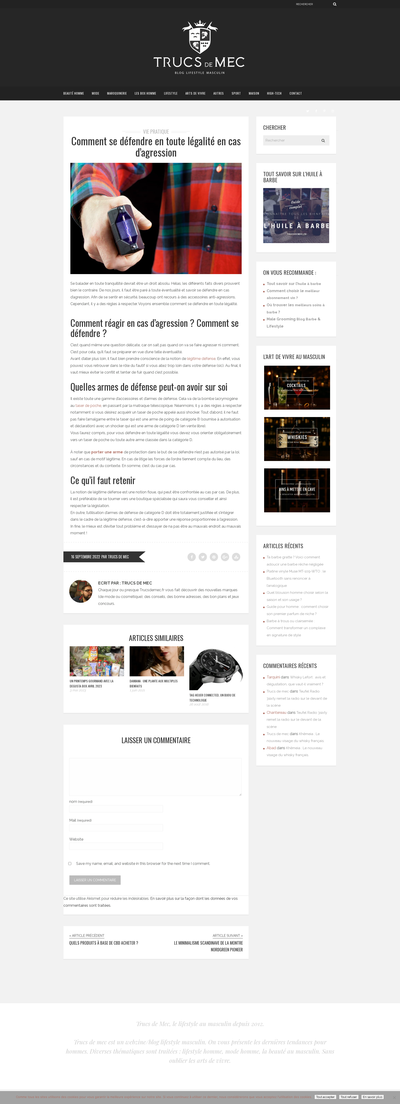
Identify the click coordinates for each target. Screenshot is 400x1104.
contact (296, 93)
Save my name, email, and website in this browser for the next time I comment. (143, 864)
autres (218, 93)
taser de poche (88, 405)
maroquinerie (117, 93)
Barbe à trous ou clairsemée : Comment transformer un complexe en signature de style (296, 628)
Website (76, 839)
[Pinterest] (324, 111)
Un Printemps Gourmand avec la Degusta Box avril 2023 (91, 683)
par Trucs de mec (115, 557)
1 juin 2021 (137, 690)
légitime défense (201, 358)
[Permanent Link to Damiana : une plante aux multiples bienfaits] (157, 675)
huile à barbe (309, 284)
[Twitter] (308, 111)
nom (81, 801)
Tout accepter (325, 1097)
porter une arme (107, 452)
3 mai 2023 (78, 690)
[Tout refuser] (394, 1097)
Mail (80, 820)
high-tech (274, 93)
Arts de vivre (195, 93)
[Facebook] (316, 111)
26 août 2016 (198, 704)
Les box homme (145, 93)
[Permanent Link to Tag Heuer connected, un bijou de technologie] (216, 689)
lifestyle (171, 93)
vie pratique (156, 131)
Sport (236, 93)
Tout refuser (349, 1097)
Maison (254, 93)
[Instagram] (333, 111)
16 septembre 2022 (85, 557)
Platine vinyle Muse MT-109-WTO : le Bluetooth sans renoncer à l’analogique (296, 578)
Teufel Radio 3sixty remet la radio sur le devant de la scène (297, 698)
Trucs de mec (278, 691)
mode (95, 93)
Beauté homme (73, 93)
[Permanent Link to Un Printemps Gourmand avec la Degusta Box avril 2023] (97, 675)
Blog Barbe (307, 319)
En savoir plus (372, 1097)
